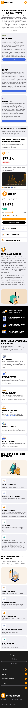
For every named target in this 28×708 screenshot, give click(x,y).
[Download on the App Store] (14, 663)
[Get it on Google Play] (14, 659)
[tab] (4, 215)
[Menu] (25, 2)
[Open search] (22, 2)
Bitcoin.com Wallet (10, 415)
